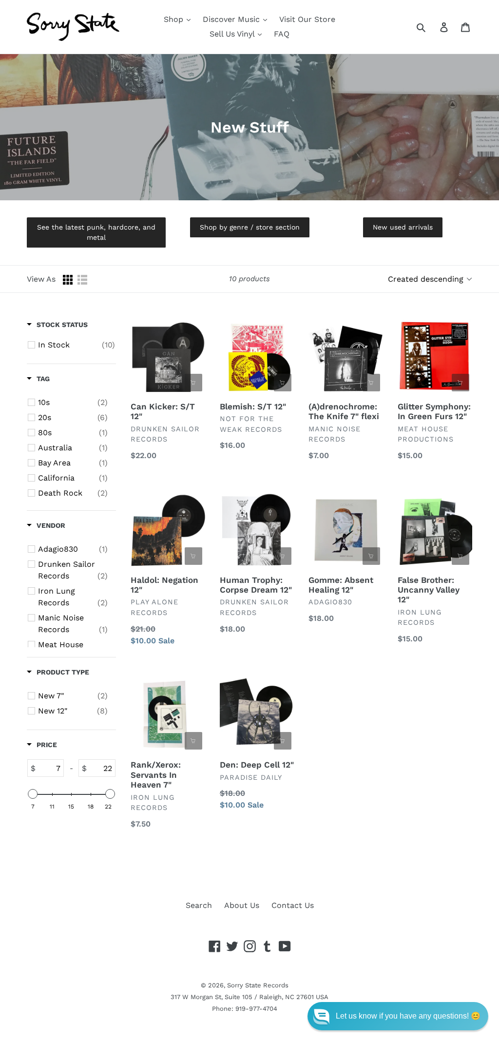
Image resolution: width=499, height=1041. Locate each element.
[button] (397, 1016)
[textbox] (49, 768)
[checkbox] (76, 345)
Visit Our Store (307, 19)
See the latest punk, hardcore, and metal (96, 232)
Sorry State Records (257, 985)
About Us (241, 905)
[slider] (33, 794)
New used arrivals (403, 227)
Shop (175, 19)
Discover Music (232, 19)
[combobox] (432, 27)
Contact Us (292, 905)
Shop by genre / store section (250, 227)
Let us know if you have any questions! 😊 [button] (408, 1016)
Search (199, 905)
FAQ (281, 34)
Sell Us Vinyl (233, 34)
